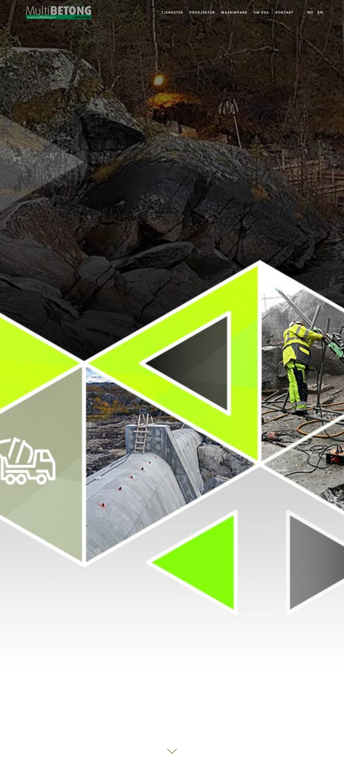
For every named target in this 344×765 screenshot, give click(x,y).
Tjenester (172, 12)
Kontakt (285, 12)
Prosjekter (202, 12)
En (320, 12)
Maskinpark (234, 12)
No (310, 12)
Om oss (261, 12)
